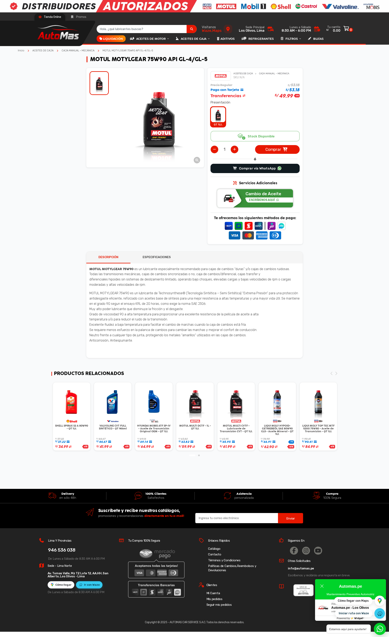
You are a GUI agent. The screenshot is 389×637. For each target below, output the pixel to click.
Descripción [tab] (108, 257)
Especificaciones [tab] (157, 257)
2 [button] (199, 455)
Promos (81, 17)
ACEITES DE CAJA (194, 39)
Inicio (21, 50)
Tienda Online (52, 17)
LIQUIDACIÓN (113, 39)
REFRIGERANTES (261, 39)
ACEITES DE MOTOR (151, 39)
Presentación (220, 102)
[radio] (218, 117)
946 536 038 (61, 550)
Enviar (290, 518)
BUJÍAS (318, 39)
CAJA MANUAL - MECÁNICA (78, 50)
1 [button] (192, 455)
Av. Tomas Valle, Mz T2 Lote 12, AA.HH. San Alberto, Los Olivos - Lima (78, 574)
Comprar (273, 149)
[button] (197, 160)
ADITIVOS (227, 39)
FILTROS (292, 39)
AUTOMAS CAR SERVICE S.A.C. (188, 622)
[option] (158, 117)
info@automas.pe (301, 568)
